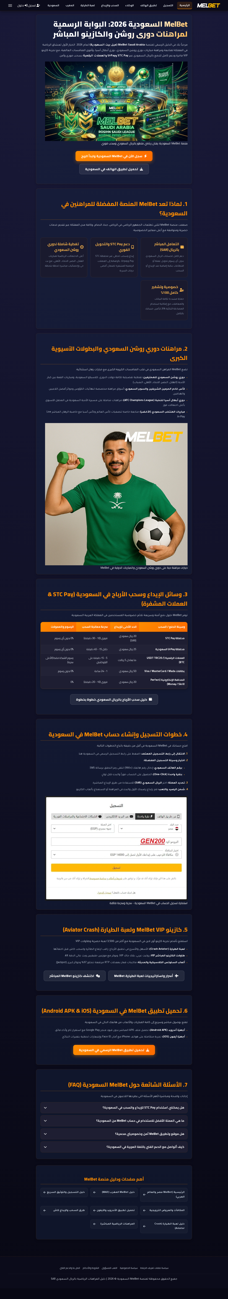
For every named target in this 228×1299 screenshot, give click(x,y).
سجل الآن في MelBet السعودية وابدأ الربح (111, 156)
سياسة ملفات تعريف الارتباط (154, 1268)
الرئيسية (185, 5)
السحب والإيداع (110, 5)
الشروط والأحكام (91, 1268)
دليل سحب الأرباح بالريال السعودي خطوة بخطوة (111, 699)
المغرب (70, 5)
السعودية (53, 5)
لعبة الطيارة (88, 5)
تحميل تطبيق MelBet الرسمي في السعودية (111, 1050)
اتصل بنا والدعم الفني (70, 1268)
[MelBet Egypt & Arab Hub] (208, 5)
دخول (21, 5)
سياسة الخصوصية (129, 1268)
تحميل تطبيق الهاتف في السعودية (111, 169)
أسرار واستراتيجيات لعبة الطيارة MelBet (143, 976)
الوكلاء (129, 5)
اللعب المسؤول (109, 1268)
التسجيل (168, 5)
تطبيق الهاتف (148, 5)
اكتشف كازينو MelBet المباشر (72, 976)
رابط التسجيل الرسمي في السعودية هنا (102, 754)
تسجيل (32, 5)
